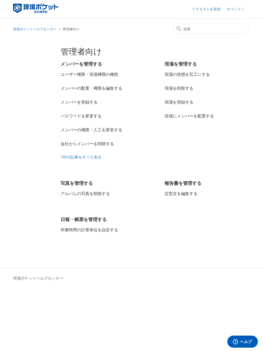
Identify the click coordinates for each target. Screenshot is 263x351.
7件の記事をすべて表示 (81, 157)
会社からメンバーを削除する (87, 143)
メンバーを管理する (81, 64)
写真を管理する (77, 183)
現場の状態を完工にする (187, 74)
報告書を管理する (183, 183)
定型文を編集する (181, 193)
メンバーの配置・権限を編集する (91, 88)
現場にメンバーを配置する (189, 115)
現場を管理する (181, 64)
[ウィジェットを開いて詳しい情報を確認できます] (242, 342)
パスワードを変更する (81, 115)
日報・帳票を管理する (84, 219)
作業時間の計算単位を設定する (89, 229)
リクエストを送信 (206, 9)
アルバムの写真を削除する (85, 193)
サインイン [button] (236, 9)
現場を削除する (179, 88)
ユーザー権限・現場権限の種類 (89, 74)
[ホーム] (35, 11)
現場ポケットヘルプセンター (35, 29)
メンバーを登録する (79, 102)
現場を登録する (179, 102)
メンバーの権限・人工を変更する (91, 129)
